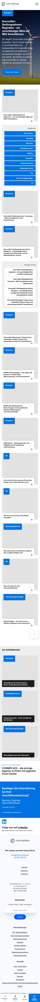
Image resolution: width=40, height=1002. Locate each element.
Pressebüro (20, 980)
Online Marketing (27, 163)
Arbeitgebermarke (26, 148)
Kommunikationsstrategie (20, 936)
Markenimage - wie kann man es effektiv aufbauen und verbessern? (17, 622)
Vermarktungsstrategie (24, 178)
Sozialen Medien (20, 946)
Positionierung (20, 949)
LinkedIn (23, 827)
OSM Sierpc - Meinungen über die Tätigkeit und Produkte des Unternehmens (16, 445)
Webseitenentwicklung (20, 952)
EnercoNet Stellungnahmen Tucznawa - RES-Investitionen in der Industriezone (18, 218)
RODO (20, 986)
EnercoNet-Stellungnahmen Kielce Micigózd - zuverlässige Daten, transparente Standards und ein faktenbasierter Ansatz (17, 252)
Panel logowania (20, 973)
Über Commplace (20, 966)
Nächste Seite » (34, 634)
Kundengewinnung (26, 168)
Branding (30, 138)
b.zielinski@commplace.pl (11, 812)
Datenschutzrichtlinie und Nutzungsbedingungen (20, 983)
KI (32, 183)
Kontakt (20, 970)
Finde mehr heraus (12, 72)
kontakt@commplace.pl (20, 855)
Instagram (24, 874)
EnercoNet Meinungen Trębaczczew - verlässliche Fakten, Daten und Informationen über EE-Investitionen (20, 302)
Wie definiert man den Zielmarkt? (16, 755)
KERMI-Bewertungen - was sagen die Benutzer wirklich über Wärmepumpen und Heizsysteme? (18, 374)
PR (32, 173)
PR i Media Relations (20, 932)
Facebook (24, 871)
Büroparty (29, 158)
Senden (20, 917)
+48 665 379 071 (8, 807)
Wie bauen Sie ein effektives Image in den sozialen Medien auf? (18, 552)
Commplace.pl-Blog (10, 4)
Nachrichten (28, 133)
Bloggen (20, 976)
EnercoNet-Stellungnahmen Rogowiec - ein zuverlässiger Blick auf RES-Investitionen (16, 28)
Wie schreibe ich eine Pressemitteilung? (12, 587)
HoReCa (30, 153)
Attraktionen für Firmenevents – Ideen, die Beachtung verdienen (16, 684)
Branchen (7, 13)
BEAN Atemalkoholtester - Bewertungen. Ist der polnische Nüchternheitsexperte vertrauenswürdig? (15, 409)
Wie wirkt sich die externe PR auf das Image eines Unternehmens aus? (18, 481)
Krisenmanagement (20, 939)
